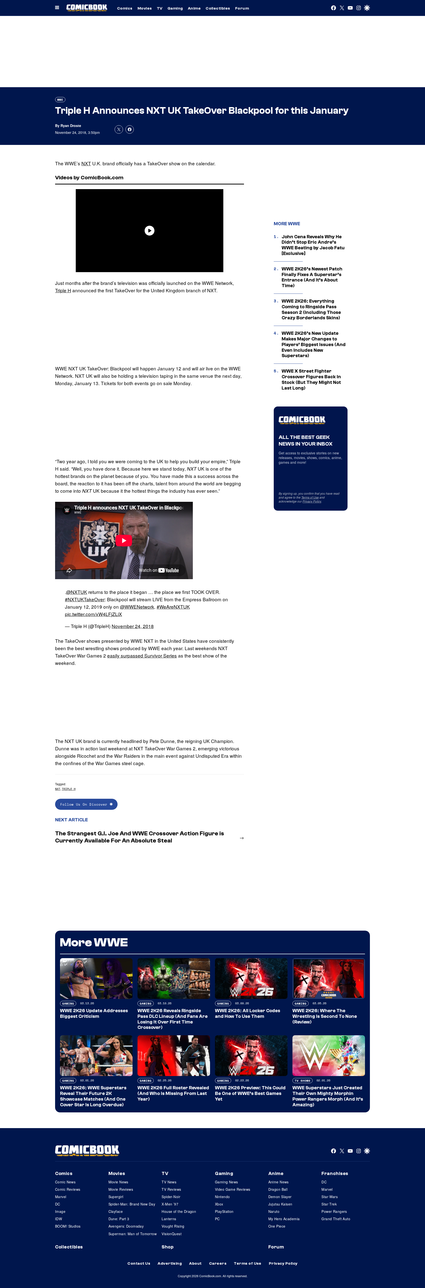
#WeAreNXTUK (173, 606)
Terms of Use (310, 497)
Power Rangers (334, 1211)
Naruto (274, 1211)
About (195, 1263)
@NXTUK (76, 591)
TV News (169, 1181)
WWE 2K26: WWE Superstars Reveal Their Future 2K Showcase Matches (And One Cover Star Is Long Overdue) (93, 1096)
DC (57, 1204)
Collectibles (218, 8)
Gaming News (226, 1181)
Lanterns (169, 1218)
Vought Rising (173, 1226)
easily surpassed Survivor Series (142, 655)
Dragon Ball (278, 1189)
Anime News (278, 1181)
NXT (86, 163)
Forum (242, 8)
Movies (144, 8)
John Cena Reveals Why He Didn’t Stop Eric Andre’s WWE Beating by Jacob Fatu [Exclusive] (313, 245)
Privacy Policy (312, 501)
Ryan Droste (71, 125)
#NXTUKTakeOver (85, 599)
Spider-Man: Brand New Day (131, 1204)
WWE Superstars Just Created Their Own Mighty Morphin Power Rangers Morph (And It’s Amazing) (327, 1096)
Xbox (219, 1204)
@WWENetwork (137, 606)
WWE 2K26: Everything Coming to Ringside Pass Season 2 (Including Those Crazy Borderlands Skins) (311, 309)
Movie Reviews (120, 1189)
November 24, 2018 (133, 626)
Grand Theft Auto (335, 1218)
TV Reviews (171, 1189)
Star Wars (329, 1196)
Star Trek (329, 1204)
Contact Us (138, 1263)
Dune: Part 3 (118, 1218)
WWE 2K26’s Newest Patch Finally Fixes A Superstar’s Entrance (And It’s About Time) (312, 277)
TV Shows (302, 1080)
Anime (194, 8)
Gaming (175, 8)
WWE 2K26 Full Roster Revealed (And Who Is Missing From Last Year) (173, 1093)
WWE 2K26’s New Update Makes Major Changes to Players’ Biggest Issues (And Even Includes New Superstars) (314, 344)
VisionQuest (172, 1233)
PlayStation (224, 1211)
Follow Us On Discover (85, 804)
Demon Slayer (280, 1196)
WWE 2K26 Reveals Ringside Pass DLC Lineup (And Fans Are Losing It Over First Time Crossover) (172, 1019)
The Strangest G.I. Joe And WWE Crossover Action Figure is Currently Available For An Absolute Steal (139, 837)
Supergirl (115, 1196)
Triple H (63, 290)
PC (217, 1218)
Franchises (334, 1173)
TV (160, 8)
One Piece (277, 1226)
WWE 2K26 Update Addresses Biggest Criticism (94, 1013)
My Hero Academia (284, 1218)
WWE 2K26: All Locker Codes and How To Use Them (247, 1013)
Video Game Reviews (232, 1189)
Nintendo (222, 1196)
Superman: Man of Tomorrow (132, 1233)
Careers (218, 1263)
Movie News (118, 1181)
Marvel (60, 1196)
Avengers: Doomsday (126, 1226)
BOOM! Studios (67, 1226)
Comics (125, 8)
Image (60, 1211)
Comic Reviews (67, 1189)
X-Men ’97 (170, 1204)
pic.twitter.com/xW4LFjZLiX (93, 614)
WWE (60, 100)
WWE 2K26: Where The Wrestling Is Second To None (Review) (324, 1016)
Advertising (170, 1263)
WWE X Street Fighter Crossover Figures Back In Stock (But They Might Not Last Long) (311, 379)
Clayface (115, 1211)
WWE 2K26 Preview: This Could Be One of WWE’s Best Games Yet (250, 1093)
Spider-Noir (171, 1196)
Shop (167, 1247)
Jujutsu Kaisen (280, 1204)
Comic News (65, 1181)
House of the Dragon (179, 1211)
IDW (58, 1218)
